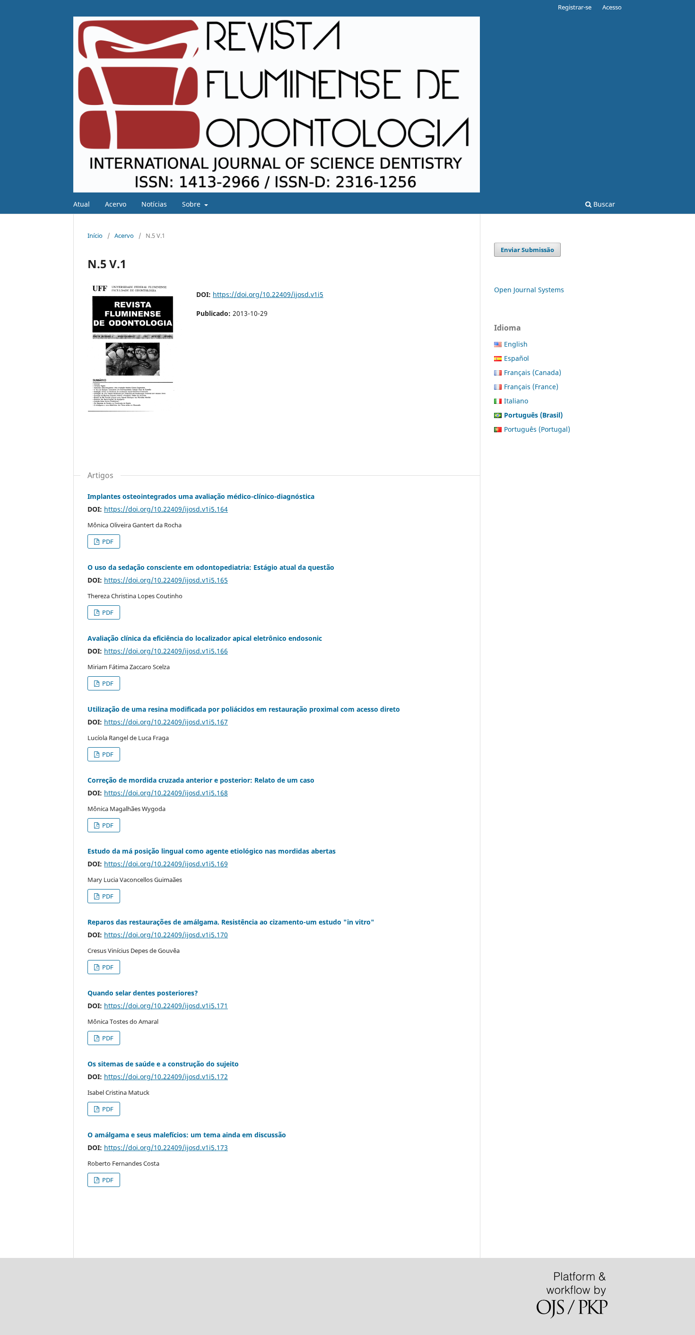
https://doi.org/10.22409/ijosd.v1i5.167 (166, 721)
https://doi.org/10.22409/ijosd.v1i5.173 (166, 1147)
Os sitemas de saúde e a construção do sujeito (163, 1063)
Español (516, 358)
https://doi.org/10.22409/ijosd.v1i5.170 (166, 934)
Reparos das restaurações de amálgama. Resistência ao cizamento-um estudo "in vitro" (230, 921)
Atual (81, 204)
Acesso (612, 7)
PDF (107, 541)
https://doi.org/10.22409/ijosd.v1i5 (268, 294)
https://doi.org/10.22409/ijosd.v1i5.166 (166, 650)
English (516, 344)
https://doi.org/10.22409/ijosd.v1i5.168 (166, 792)
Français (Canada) (532, 372)
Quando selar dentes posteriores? (142, 992)
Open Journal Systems (529, 289)
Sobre (192, 204)
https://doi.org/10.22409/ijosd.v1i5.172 (166, 1076)
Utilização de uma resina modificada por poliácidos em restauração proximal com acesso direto (243, 709)
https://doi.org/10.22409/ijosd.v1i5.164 (166, 509)
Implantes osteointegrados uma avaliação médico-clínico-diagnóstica (200, 496)
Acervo (115, 204)
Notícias (154, 204)
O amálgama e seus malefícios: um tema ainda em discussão (186, 1134)
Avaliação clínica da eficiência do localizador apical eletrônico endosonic (204, 638)
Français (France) (531, 386)
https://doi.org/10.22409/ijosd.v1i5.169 (166, 863)
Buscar (603, 204)
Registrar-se (574, 7)
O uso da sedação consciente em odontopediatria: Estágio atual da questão (210, 567)
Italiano (516, 400)
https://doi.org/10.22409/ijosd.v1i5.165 (166, 580)
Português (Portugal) (537, 429)
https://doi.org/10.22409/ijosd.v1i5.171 (166, 1005)
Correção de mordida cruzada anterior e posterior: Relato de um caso (200, 780)
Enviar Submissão (527, 249)
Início (95, 235)
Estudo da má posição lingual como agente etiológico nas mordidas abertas (211, 850)
